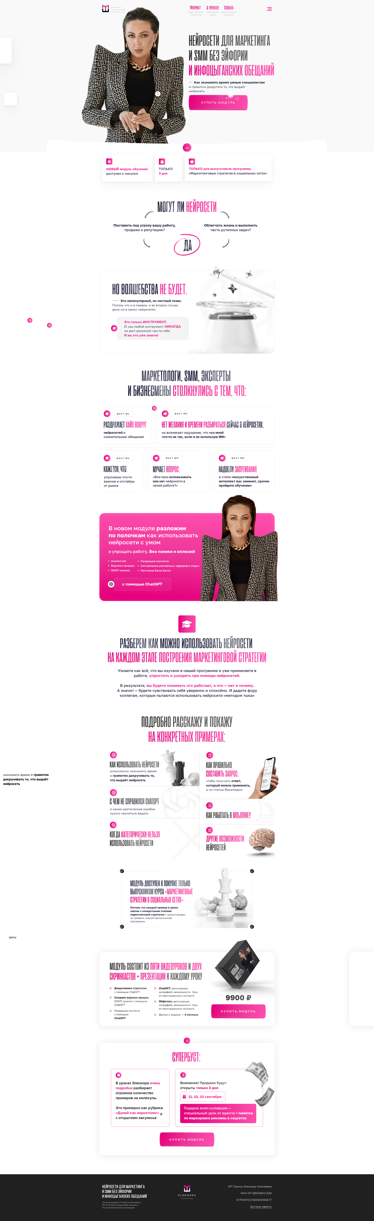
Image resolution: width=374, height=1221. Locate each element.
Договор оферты (261, 1206)
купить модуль (238, 1011)
